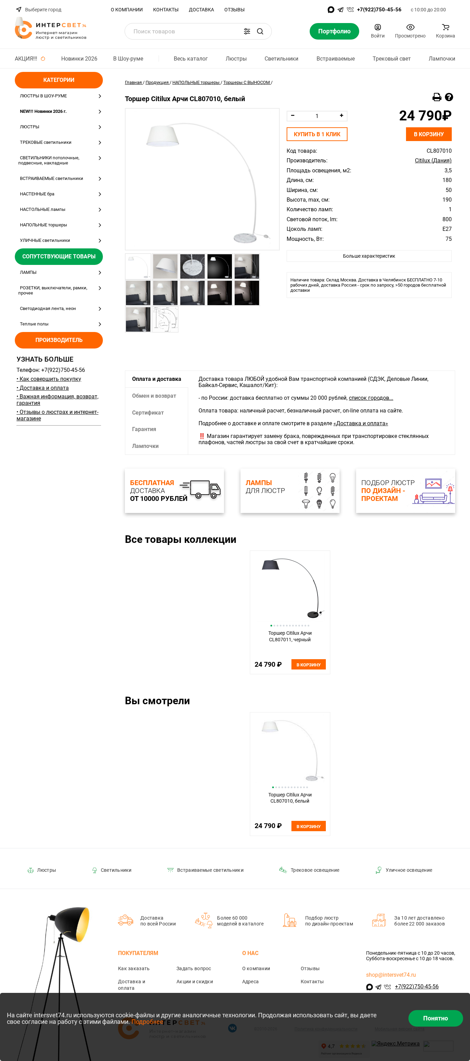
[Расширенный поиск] (247, 31)
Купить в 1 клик (317, 134)
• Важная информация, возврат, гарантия (57, 399)
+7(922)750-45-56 (379, 10)
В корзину (429, 134)
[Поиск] (260, 31)
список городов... (371, 398)
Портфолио (334, 31)
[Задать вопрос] (449, 97)
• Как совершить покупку (49, 379)
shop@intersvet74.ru (391, 975)
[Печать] (436, 97)
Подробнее (147, 1021)
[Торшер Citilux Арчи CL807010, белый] (202, 179)
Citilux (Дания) (433, 161)
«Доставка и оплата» (360, 423)
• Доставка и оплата (43, 388)
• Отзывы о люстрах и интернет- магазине (57, 415)
